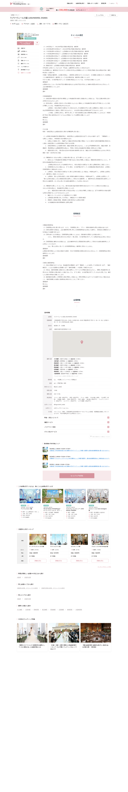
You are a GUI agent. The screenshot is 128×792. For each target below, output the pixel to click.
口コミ (23, 57)
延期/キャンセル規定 (26, 72)
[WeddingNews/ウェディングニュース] (18, 4)
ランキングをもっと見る (104, 567)
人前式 (60, 387)
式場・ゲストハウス (20, 20)
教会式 (56, 387)
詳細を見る (58, 561)
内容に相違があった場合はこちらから (101, 436)
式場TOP (23, 48)
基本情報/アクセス (25, 69)
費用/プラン (25, 63)
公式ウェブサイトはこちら (61, 408)
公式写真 (24, 51)
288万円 (65, 24)
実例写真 (24, 54)
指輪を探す (70, 3)
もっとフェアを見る (77, 476)
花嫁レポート (25, 60)
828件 (17, 24)
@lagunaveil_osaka (59, 404)
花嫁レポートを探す (92, 3)
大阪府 (12, 20)
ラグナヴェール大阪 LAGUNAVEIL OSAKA (28, 18)
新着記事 (103, 3)
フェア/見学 (25, 66)
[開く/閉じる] (108, 417)
